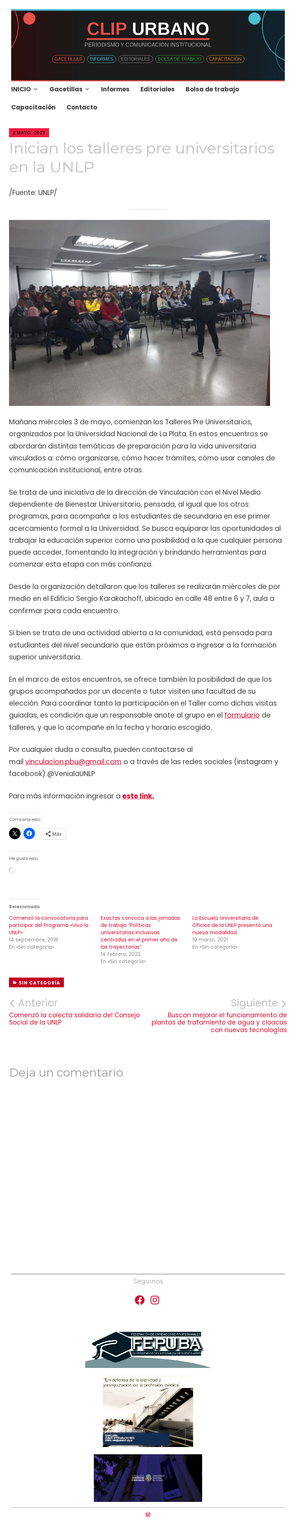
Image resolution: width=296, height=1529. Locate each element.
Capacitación (33, 107)
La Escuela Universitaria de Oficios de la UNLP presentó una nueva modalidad (232, 925)
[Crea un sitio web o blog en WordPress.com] (148, 1515)
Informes (115, 89)
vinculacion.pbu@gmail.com (73, 762)
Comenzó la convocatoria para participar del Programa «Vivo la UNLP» (48, 925)
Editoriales (157, 89)
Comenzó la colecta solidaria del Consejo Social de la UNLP (74, 1011)
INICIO (21, 89)
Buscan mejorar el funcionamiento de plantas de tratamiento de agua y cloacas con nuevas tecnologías (219, 1015)
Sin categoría (39, 983)
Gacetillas (66, 89)
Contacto (81, 107)
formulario (242, 715)
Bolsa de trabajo (212, 89)
